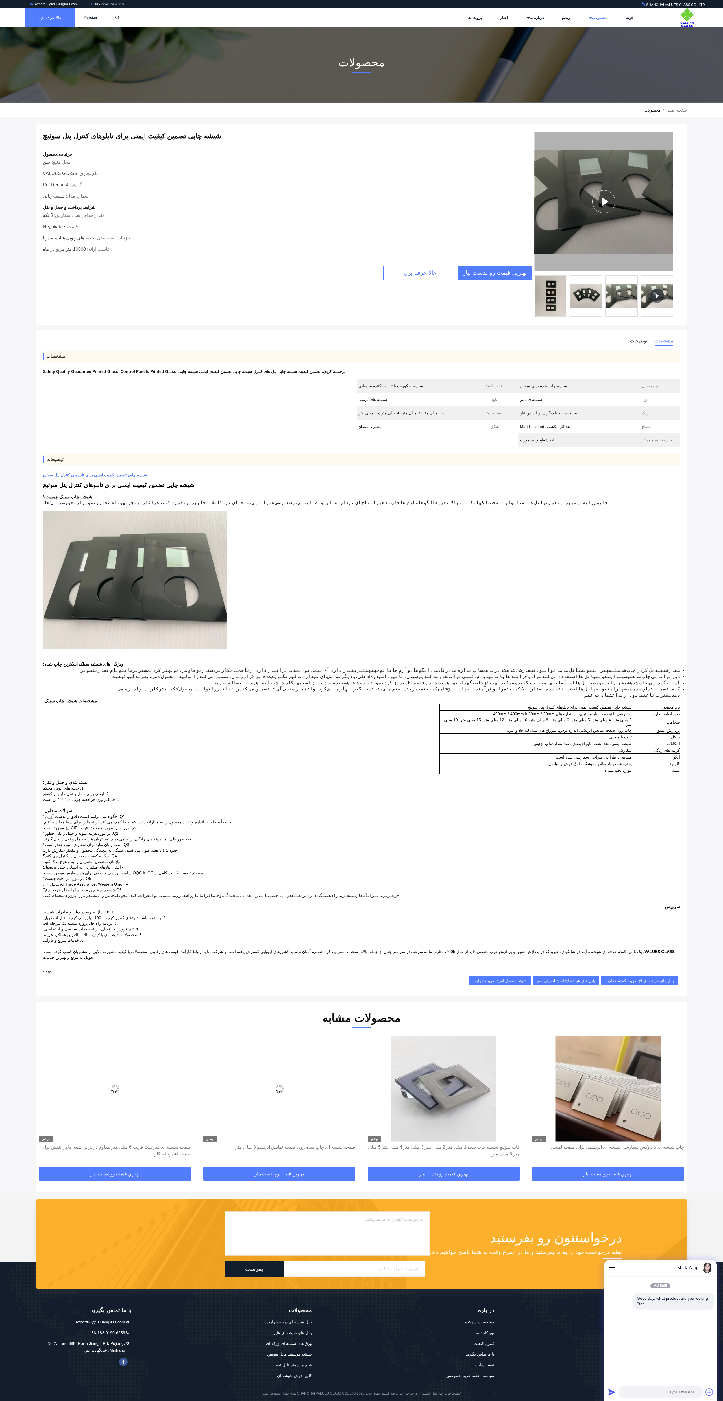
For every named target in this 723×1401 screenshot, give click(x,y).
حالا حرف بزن (50, 17)
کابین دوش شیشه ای (294, 1375)
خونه (630, 17)
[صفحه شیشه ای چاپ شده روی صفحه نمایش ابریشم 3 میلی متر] (444, 1089)
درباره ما (536, 17)
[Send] (611, 1392)
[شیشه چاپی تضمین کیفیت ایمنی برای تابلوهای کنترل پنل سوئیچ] (603, 201)
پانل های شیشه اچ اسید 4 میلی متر (566, 980)
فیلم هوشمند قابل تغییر (293, 1365)
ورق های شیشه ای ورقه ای (289, 1343)
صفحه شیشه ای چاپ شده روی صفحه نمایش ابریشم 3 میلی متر (460, 1147)
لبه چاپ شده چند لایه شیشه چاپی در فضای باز (148, 1147)
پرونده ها (474, 17)
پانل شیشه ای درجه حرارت (289, 1322)
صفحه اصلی (676, 110)
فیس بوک (123, 1362)
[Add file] (709, 1392)
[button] (677, 1102)
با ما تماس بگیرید (480, 1354)
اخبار (504, 17)
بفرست (254, 1269)
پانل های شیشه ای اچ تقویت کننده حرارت (639, 980)
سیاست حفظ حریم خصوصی (470, 1375)
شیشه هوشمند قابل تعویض (289, 1354)
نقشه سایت (484, 1365)
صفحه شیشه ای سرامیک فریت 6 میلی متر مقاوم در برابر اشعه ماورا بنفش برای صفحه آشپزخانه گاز (280, 1150)
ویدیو (566, 17)
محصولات (599, 17)
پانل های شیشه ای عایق (292, 1332)
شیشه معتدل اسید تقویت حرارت (499, 980)
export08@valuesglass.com (57, 4)
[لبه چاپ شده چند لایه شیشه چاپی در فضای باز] (115, 1089)
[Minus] (611, 1267)
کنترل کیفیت (484, 1343)
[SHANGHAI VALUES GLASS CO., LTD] (687, 17)
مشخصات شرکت (479, 1322)
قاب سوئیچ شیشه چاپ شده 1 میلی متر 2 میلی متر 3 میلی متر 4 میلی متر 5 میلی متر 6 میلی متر (608, 1150)
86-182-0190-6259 (109, 4)
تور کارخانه (485, 1332)
